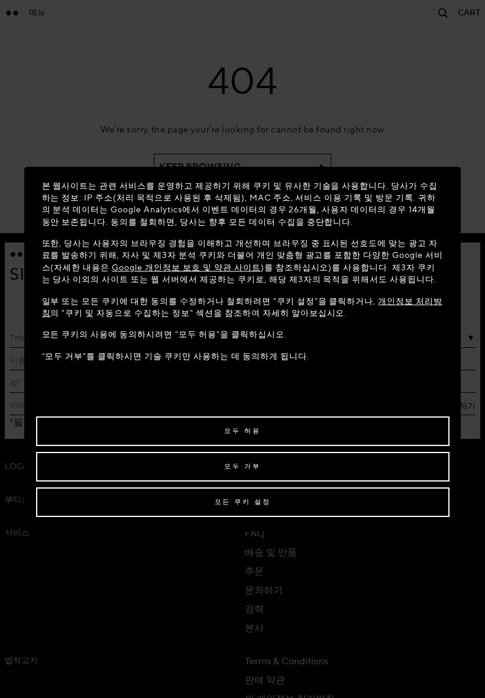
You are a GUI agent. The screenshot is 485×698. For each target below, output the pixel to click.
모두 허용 (242, 430)
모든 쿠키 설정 (243, 501)
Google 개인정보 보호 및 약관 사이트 (186, 268)
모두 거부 (242, 466)
